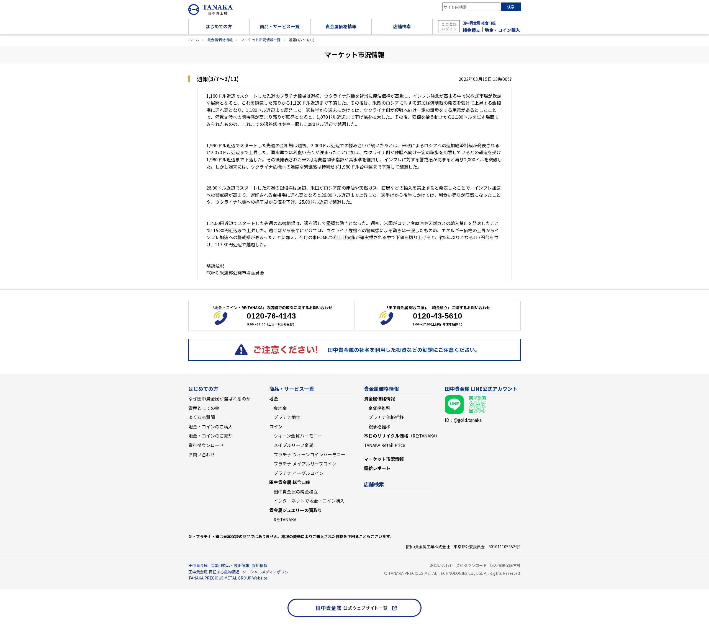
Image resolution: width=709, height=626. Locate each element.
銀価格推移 (379, 426)
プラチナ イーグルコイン (298, 473)
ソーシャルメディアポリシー (267, 572)
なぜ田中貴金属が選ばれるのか (219, 398)
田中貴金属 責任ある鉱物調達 (214, 572)
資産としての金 (203, 408)
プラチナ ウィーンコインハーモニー (309, 454)
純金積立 (471, 30)
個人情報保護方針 (505, 565)
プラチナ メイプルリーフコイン (305, 463)
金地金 (280, 408)
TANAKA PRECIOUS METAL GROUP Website (227, 578)
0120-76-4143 (271, 316)
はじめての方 (203, 388)
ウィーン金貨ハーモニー (298, 435)
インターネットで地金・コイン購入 (309, 500)
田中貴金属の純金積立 (296, 491)
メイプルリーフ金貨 (293, 445)
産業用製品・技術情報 (229, 565)
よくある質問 (201, 417)
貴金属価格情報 (220, 39)
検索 (511, 6)
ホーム (193, 39)
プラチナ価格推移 (386, 417)
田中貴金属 (198, 565)
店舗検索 (374, 484)
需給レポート (377, 468)
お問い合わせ (201, 454)
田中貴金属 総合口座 (479, 22)
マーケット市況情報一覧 (261, 39)
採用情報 (260, 565)
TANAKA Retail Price (384, 445)
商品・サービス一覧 (291, 388)
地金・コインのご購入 (210, 426)
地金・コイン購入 (502, 30)
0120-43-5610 (437, 316)
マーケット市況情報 (384, 459)
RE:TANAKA (285, 519)
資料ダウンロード (206, 445)
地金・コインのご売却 (210, 435)
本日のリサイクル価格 (402, 435)
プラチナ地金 (287, 417)
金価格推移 (379, 408)
